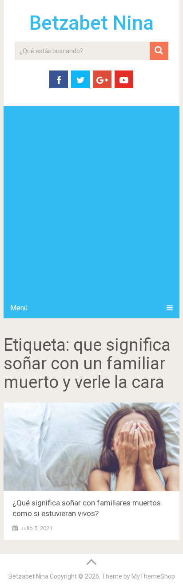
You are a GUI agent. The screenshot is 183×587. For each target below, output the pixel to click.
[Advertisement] (91, 201)
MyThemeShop (153, 576)
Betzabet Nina (91, 23)
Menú (19, 308)
